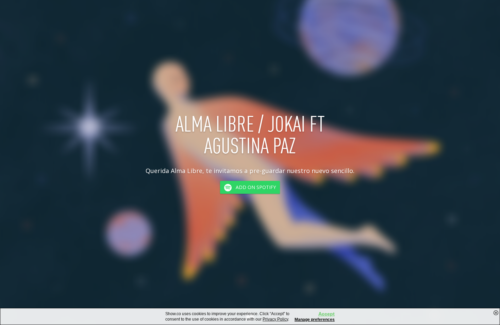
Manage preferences (315, 319)
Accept (326, 314)
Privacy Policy (275, 319)
